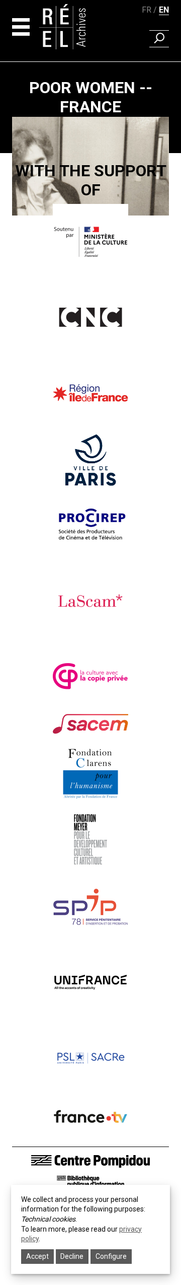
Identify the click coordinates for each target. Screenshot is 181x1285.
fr (146, 10)
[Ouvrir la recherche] (159, 38)
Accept (37, 1256)
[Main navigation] (21, 27)
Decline (71, 1256)
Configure (111, 1256)
